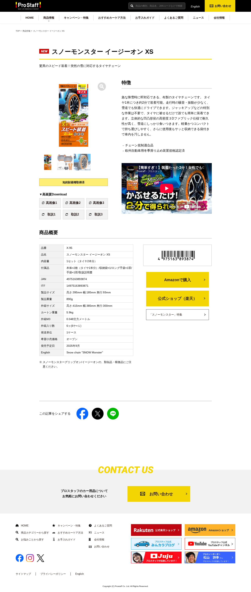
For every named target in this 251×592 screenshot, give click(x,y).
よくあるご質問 (173, 17)
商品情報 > (27, 31)
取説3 (99, 214)
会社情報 (219, 17)
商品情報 (48, 17)
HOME (29, 17)
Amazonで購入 (177, 280)
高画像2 (75, 202)
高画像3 (98, 202)
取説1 (51, 214)
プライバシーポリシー (53, 573)
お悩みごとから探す (32, 539)
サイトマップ (23, 573)
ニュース (198, 17)
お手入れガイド (145, 17)
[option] (73, 114)
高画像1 (51, 202)
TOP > (19, 31)
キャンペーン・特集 (76, 17)
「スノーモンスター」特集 (165, 314)
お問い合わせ (223, 5)
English (195, 6)
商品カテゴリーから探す (34, 532)
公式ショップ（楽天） (177, 298)
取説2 (75, 214)
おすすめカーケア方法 (112, 17)
